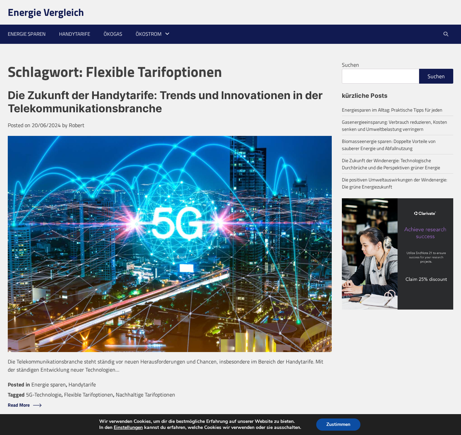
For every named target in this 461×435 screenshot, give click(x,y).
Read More (19, 405)
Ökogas (113, 34)
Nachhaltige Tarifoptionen (145, 394)
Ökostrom (149, 34)
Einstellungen (128, 428)
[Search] (445, 34)
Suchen (350, 65)
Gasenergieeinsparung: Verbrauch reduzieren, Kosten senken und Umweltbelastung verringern (394, 125)
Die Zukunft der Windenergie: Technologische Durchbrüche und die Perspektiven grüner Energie (391, 164)
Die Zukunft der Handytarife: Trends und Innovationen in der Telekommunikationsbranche (165, 102)
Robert (76, 125)
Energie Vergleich (46, 12)
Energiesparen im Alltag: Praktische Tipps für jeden (392, 109)
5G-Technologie (43, 394)
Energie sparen (27, 34)
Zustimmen (338, 424)
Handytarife (74, 34)
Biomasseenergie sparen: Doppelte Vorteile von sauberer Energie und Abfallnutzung (389, 145)
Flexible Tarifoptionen (88, 394)
